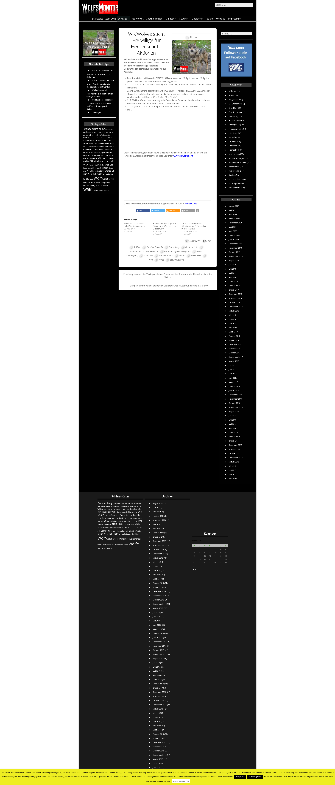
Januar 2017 (234, 390)
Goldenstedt (93, 143)
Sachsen (104, 167)
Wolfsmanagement (102, 182)
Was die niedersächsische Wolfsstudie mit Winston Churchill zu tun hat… (99, 73)
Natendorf (148, 255)
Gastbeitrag (233, 116)
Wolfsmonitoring (89, 185)
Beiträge (122, 18)
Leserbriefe (233, 141)
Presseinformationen (237, 162)
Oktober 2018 (234, 302)
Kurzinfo (232, 137)
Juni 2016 (232, 420)
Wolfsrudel (100, 185)
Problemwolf (88, 168)
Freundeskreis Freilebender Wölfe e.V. (116, 509)
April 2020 (233, 231)
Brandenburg (90, 128)
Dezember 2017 (235, 344)
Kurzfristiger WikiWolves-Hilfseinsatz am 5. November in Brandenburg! (194, 226)
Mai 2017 (232, 373)
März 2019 (233, 281)
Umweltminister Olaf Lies (129, 534)
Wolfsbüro (88, 182)
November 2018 (235, 298)
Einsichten (197, 18)
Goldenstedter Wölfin (134, 512)
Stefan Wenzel (105, 171)
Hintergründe (234, 124)
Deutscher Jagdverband (128, 503)
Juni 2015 (232, 470)
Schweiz (95, 171)
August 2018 (234, 311)
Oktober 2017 (234, 352)
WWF (106, 185)
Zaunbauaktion (177, 259)
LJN (93, 155)
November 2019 (235, 248)
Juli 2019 (232, 264)
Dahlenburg (174, 247)
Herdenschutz (89, 149)
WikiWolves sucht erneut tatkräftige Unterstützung (134, 224)
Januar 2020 (234, 239)
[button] (143, 210)
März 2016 (233, 432)
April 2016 (233, 428)
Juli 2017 (232, 365)
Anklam (137, 247)
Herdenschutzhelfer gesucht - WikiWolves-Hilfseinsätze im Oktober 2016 (165, 226)
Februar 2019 (234, 285)
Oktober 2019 (234, 252)
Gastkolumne (234, 120)
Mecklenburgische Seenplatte (177, 251)
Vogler (208, 240)
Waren (182, 255)
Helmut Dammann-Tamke (103, 146)
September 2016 (236, 407)
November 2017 (235, 348)
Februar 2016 (234, 436)
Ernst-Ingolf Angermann (112, 506)
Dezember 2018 (235, 294)
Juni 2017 (232, 369)
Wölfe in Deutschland (101, 190)
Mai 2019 (232, 273)
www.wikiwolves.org (183, 155)
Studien (183, 18)
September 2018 (236, 306)
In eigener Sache (236, 129)
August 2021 (234, 206)
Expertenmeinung (236, 112)
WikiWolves (196, 255)
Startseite (97, 18)
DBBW (102, 129)
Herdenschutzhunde (103, 149)
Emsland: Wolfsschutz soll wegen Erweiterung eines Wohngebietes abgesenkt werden (100, 83)
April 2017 (233, 378)
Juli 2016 (232, 415)
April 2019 (233, 277)
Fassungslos (97, 112)
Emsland (100, 132)
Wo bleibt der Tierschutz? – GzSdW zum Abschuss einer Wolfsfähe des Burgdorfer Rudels (99, 104)
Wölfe (88, 189)
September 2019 (236, 256)
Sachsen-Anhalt (115, 531)
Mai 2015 (232, 474)
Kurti (93, 152)
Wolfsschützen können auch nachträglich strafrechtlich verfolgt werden (99, 93)
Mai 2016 (232, 424)
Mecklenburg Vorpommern (128, 521)
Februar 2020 (234, 235)
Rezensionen (234, 166)
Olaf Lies (109, 164)
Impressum (234, 18)
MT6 (99, 158)
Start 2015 (110, 18)
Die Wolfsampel (235, 103)
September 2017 (236, 357)
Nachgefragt (234, 149)
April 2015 (233, 478)
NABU (89, 161)
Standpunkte (234, 170)
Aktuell (231, 95)
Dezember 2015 (235, 445)
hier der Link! (191, 203)
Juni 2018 (232, 319)
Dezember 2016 (235, 394)
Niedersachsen (101, 161)
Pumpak (96, 168)
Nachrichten (234, 154)
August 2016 (234, 411)
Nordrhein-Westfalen (97, 165)
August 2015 (234, 462)
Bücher (210, 18)
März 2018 (233, 332)
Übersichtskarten (236, 179)
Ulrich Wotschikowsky (107, 533)
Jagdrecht (86, 152)
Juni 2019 (232, 269)
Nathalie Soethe (166, 255)
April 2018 (233, 327)
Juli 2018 (232, 315)
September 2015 (236, 457)
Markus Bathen (100, 155)
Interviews (137, 18)
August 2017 (234, 361)
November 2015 (235, 449)
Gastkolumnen (154, 18)
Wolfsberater (108, 178)
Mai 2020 (232, 227)
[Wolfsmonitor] (100, 7)
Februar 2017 (234, 386)
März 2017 (233, 382)
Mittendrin (233, 145)
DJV (95, 132)
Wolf (97, 178)
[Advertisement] (167, 131)
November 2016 (235, 399)
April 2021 (233, 214)
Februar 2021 (234, 218)
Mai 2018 (232, 323)
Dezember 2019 (235, 243)
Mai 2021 (232, 210)
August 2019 (234, 260)
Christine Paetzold (154, 247)
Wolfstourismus (235, 187)
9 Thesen (171, 18)
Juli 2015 (232, 466)
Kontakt (220, 18)
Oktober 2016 (234, 403)
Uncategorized (235, 183)
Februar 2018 (234, 336)
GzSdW (89, 146)
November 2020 (235, 222)
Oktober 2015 (234, 453)
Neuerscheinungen (236, 158)
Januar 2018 (234, 340)
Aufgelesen (233, 99)
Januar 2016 (234, 441)
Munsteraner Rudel (104, 524)
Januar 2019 (234, 290)
